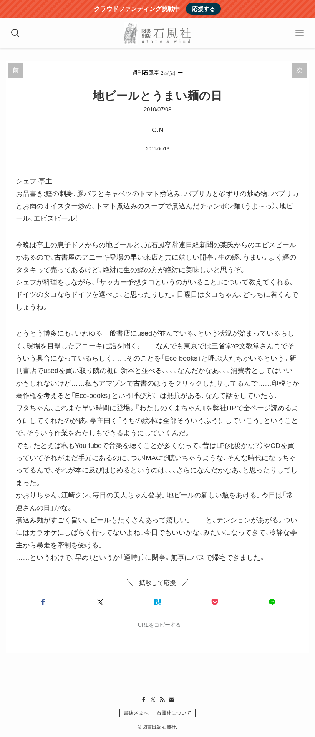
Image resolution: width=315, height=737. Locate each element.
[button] (43, 602)
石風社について (173, 713)
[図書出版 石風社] (157, 33)
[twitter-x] (152, 699)
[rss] (162, 699)
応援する (203, 8)
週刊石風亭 (145, 72)
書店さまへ (136, 713)
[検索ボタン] (15, 33)
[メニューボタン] (299, 33)
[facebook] (143, 699)
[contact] (171, 699)
